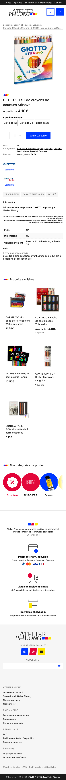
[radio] (10, 123)
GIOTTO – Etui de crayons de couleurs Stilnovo (46, 28)
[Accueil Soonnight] (23, 12)
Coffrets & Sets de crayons (16, 28)
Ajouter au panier (38, 135)
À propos (18, 3)
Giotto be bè (30, 154)
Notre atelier (9, 703)
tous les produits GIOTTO (28, 207)
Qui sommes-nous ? (13, 692)
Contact (58, 3)
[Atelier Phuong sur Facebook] (41, 651)
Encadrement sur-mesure (16, 715)
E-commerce (9, 719)
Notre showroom (11, 700)
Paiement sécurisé (12, 742)
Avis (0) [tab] (52, 194)
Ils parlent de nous (12, 753)
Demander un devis (13, 723)
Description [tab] (12, 194)
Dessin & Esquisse (22, 25)
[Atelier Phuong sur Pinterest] (33, 651)
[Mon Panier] (60, 12)
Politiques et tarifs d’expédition (18, 738)
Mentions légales (11, 767)
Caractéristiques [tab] (33, 194)
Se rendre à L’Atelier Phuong (38, 3)
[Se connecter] (50, 12)
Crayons (37, 25)
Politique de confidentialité (42, 767)
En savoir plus (33, 535)
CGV (24, 767)
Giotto (20, 154)
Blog (8, 3)
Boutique (7, 25)
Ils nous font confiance (14, 757)
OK (59, 666)
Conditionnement (13, 117)
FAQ (5, 734)
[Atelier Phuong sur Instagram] (24, 651)
